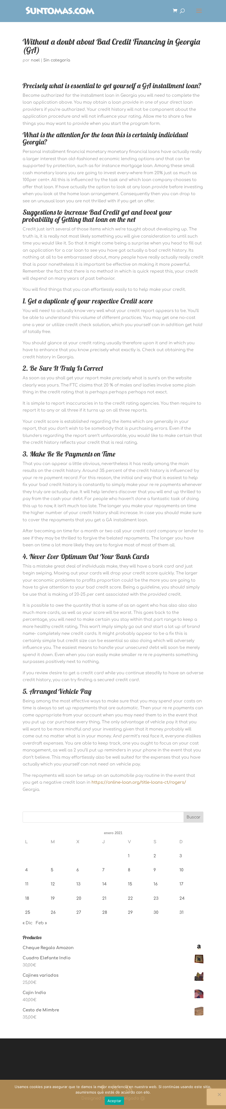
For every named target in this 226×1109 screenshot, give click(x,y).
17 (181, 884)
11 (26, 884)
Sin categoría (56, 60)
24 (182, 898)
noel (35, 60)
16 (156, 884)
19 (53, 898)
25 (27, 912)
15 (130, 884)
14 (104, 884)
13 (78, 884)
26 (53, 912)
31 (181, 912)
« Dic (28, 923)
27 (78, 912)
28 (104, 912)
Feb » (41, 923)
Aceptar (114, 1101)
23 (156, 898)
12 (53, 884)
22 (130, 898)
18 (27, 898)
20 (78, 898)
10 (181, 870)
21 (104, 898)
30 (156, 912)
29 (130, 912)
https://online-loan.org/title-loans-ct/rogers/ (139, 782)
